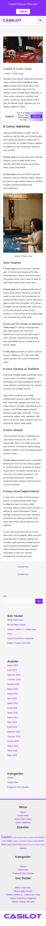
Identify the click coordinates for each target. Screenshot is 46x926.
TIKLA (23, 11)
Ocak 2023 (12, 708)
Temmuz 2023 (13, 679)
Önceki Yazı (23, 567)
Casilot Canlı (33, 837)
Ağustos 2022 (13, 732)
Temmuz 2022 (13, 736)
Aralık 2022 (12, 713)
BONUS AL (36, 116)
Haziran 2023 (13, 684)
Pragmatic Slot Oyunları (18, 787)
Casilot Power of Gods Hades (33, 845)
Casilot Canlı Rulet (20, 841)
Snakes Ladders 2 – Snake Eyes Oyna (23, 894)
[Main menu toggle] (40, 20)
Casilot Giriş (12, 782)
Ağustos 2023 (13, 675)
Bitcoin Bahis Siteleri (16, 624)
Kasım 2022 (12, 717)
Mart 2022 (12, 755)
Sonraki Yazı (23, 574)
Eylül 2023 (12, 670)
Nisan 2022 (12, 750)
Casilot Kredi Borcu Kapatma (20, 638)
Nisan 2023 (12, 694)
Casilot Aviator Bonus (20, 837)
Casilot (8, 73)
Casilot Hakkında (23, 822)
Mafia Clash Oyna (15, 620)
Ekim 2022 (12, 722)
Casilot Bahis (23, 815)
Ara (4, 596)
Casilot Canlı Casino (23, 819)
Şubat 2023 (12, 703)
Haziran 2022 (13, 741)
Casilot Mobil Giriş (14, 844)
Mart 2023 (12, 698)
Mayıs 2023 (12, 689)
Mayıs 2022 (12, 746)
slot (32, 79)
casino (23, 848)
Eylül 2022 (12, 727)
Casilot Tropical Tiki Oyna (18, 643)
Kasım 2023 (12, 665)
